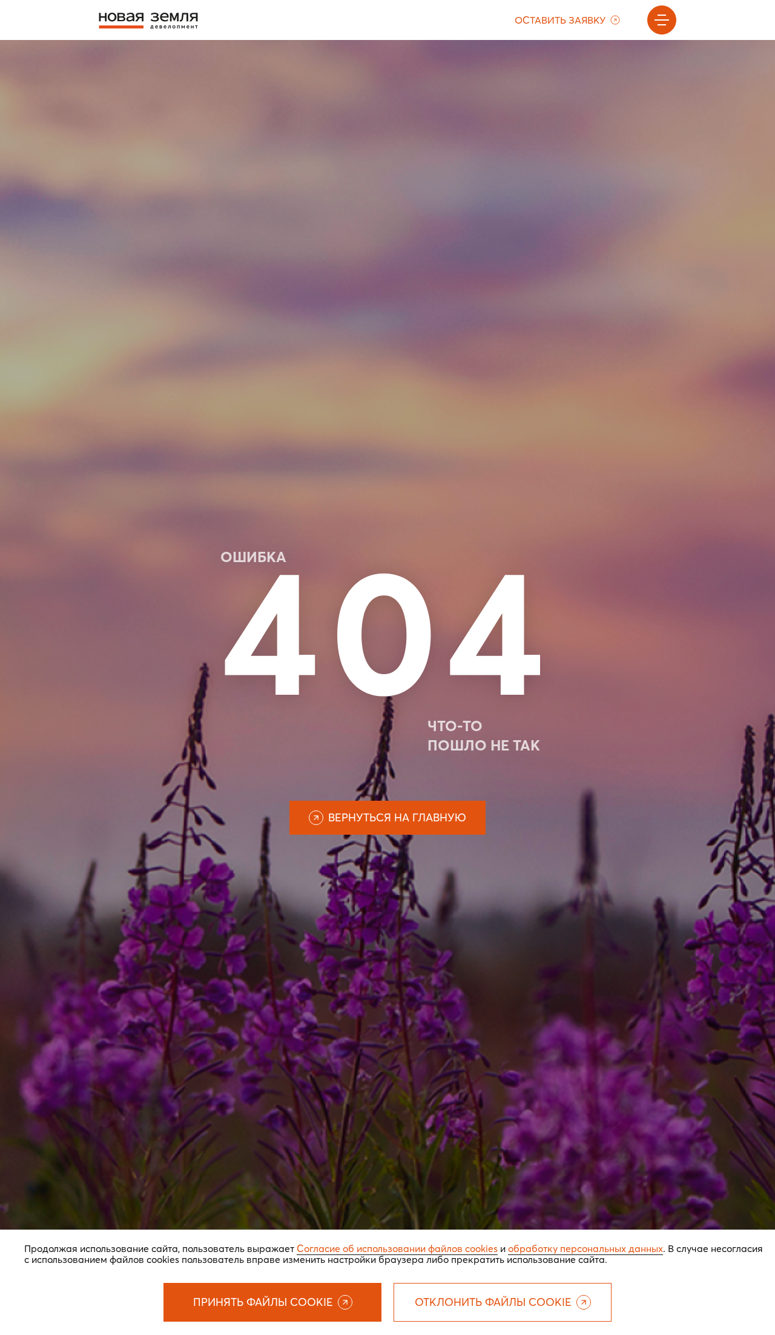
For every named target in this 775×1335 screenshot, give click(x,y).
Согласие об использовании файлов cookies (397, 1248)
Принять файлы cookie (263, 1302)
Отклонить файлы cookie (493, 1302)
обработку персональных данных (585, 1248)
